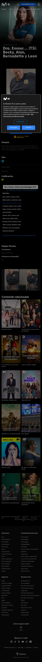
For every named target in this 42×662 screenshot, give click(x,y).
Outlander (23, 551)
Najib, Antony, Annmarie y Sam (12, 200)
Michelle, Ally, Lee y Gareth (11, 227)
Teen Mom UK (26, 400)
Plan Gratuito (24, 602)
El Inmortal (24, 546)
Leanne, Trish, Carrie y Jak (11, 215)
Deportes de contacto (7, 605)
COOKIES (36, 647)
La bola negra (24, 539)
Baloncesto (4, 595)
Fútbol (17, 9)
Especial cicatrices (8, 231)
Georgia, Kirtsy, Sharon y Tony (12, 221)
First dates (25, 434)
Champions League (7, 583)
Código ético (24, 590)
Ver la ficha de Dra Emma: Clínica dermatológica (21, 190)
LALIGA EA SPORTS (6, 585)
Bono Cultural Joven (26, 607)
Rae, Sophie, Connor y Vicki (11, 196)
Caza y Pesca (24, 568)
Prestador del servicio (10, 647)
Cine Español (5, 542)
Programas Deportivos (27, 566)
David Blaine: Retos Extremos (28, 503)
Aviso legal (20, 647)
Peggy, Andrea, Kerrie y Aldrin (12, 209)
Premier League (6, 588)
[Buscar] (18, 4)
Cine (11, 9)
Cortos (3, 549)
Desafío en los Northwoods (11, 434)
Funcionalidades (25, 583)
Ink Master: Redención (9, 400)
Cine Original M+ (6, 539)
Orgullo (3, 571)
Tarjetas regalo (25, 612)
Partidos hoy (5, 612)
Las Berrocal (24, 554)
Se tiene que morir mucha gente (29, 549)
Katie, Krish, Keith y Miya (10, 218)
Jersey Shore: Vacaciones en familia (30, 330)
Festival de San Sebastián (27, 561)
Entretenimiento (6, 568)
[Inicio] (6, 4)
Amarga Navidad (25, 544)
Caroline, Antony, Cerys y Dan (12, 206)
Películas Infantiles (6, 554)
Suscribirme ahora (28, 4)
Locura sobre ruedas (28, 365)
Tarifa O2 (23, 610)
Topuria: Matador (6, 602)
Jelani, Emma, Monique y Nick (12, 224)
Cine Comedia (5, 544)
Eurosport (4, 607)
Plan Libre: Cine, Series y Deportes (30, 595)
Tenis (3, 598)
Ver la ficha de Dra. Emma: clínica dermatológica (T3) (19, 235)
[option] (11, 279)
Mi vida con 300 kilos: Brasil (28, 468)
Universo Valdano (6, 593)
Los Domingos (24, 542)
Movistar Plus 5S (25, 571)
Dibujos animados (25, 563)
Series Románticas (6, 561)
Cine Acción (5, 546)
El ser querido (24, 537)
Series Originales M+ (7, 559)
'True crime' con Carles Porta (28, 559)
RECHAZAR (13, 127)
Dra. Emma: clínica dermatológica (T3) (20, 187)
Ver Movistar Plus (25, 581)
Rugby (3, 600)
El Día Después (5, 590)
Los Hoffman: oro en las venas (10, 365)
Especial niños (7, 212)
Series (4, 9)
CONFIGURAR (20, 122)
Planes (23, 600)
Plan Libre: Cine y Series (27, 598)
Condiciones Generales (27, 588)
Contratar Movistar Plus (27, 593)
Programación (5, 615)
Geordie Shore (7, 329)
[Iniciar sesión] (38, 4)
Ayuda (21, 630)
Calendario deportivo (31, 9)
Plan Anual (24, 605)
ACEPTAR (28, 127)
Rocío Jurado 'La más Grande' (29, 556)
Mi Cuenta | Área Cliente (27, 585)
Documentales (5, 566)
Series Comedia (6, 563)
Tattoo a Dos (6, 467)
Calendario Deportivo (7, 610)
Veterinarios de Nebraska (10, 503)
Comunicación (25, 615)
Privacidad (28, 647)
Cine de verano (6, 551)
